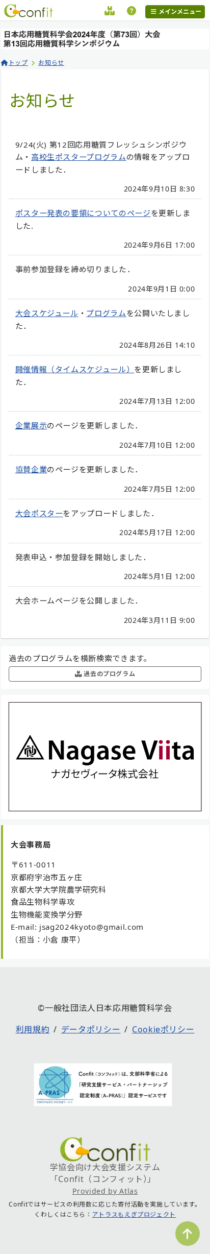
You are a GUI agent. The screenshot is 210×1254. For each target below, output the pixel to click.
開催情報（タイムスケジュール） (75, 369)
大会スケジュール (46, 313)
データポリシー (90, 1029)
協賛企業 (31, 469)
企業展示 (31, 425)
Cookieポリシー (163, 1029)
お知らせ (51, 62)
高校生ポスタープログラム (78, 157)
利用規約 (33, 1029)
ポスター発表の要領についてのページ (83, 213)
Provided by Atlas (105, 1191)
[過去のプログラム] (109, 12)
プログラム (106, 313)
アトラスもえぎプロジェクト (134, 1214)
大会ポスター (39, 513)
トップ (18, 62)
